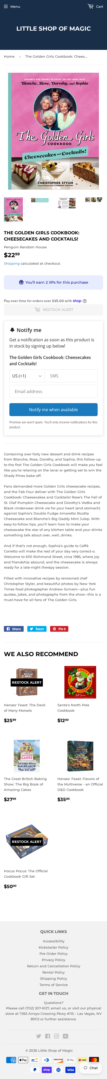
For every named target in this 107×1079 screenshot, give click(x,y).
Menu (15, 6)
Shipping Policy (53, 978)
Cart (99, 6)
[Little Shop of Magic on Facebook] (47, 1037)
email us (58, 1008)
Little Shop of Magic (53, 28)
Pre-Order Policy (53, 953)
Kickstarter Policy (53, 947)
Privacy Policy (53, 960)
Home (9, 56)
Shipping (12, 263)
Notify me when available (53, 409)
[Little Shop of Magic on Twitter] (38, 1037)
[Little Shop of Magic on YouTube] (65, 1037)
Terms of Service (53, 985)
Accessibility (53, 941)
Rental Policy (53, 972)
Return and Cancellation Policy (53, 966)
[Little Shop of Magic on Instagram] (56, 1037)
